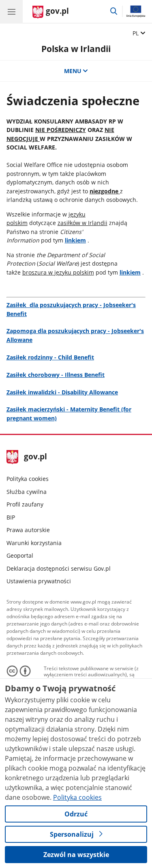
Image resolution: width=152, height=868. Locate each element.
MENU (72, 71)
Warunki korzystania (34, 543)
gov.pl (35, 457)
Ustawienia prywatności (38, 581)
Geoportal (19, 555)
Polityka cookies (27, 479)
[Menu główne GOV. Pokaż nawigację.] (11, 11)
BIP (10, 517)
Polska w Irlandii (76, 48)
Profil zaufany (24, 504)
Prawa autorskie (28, 530)
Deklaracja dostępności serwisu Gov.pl (58, 568)
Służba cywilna (26, 492)
